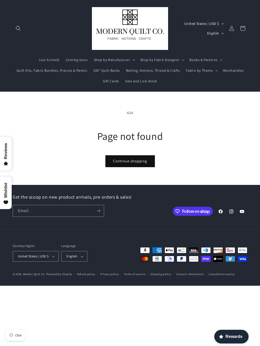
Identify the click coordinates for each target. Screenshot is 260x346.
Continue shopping (130, 161)
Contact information (190, 274)
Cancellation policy (222, 274)
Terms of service (134, 274)
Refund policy (86, 274)
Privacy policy (109, 274)
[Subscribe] (98, 211)
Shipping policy (160, 274)
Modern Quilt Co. (34, 274)
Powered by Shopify (59, 274)
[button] (18, 28)
